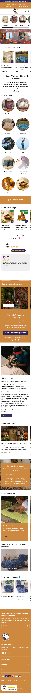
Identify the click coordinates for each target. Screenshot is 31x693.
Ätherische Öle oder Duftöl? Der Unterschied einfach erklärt (13, 444)
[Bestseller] (5, 19)
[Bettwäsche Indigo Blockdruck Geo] (22, 586)
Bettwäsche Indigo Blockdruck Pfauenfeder (7, 595)
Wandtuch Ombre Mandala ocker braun (6, 66)
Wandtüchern (4, 388)
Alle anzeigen (26, 577)
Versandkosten (4, 682)
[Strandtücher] (22, 124)
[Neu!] (22, 184)
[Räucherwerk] (8, 184)
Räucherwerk (8, 192)
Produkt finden (8, 305)
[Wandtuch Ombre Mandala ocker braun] (7, 57)
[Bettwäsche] (8, 124)
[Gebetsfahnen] (8, 143)
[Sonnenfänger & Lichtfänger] (22, 163)
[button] (28, 10)
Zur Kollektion (5, 546)
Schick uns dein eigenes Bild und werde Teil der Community (15, 333)
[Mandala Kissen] (8, 163)
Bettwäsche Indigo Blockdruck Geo (20, 595)
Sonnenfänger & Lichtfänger (23, 172)
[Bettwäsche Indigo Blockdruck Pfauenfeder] (7, 586)
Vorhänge (22, 25)
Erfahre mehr (6, 415)
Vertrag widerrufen (19, 688)
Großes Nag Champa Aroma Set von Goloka (21, 226)
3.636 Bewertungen (15, 247)
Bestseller (5, 25)
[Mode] (22, 143)
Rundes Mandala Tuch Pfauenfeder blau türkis (22, 66)
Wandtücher (14, 25)
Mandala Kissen (8, 171)
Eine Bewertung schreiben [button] (18, 250)
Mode (23, 152)
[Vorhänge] (23, 19)
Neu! (23, 192)
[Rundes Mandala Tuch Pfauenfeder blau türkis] (22, 57)
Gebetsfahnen (8, 152)
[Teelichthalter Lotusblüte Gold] (7, 216)
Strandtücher (23, 133)
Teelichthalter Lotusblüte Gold (5, 226)
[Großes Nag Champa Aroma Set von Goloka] (22, 216)
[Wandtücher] (14, 19)
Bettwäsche (8, 133)
